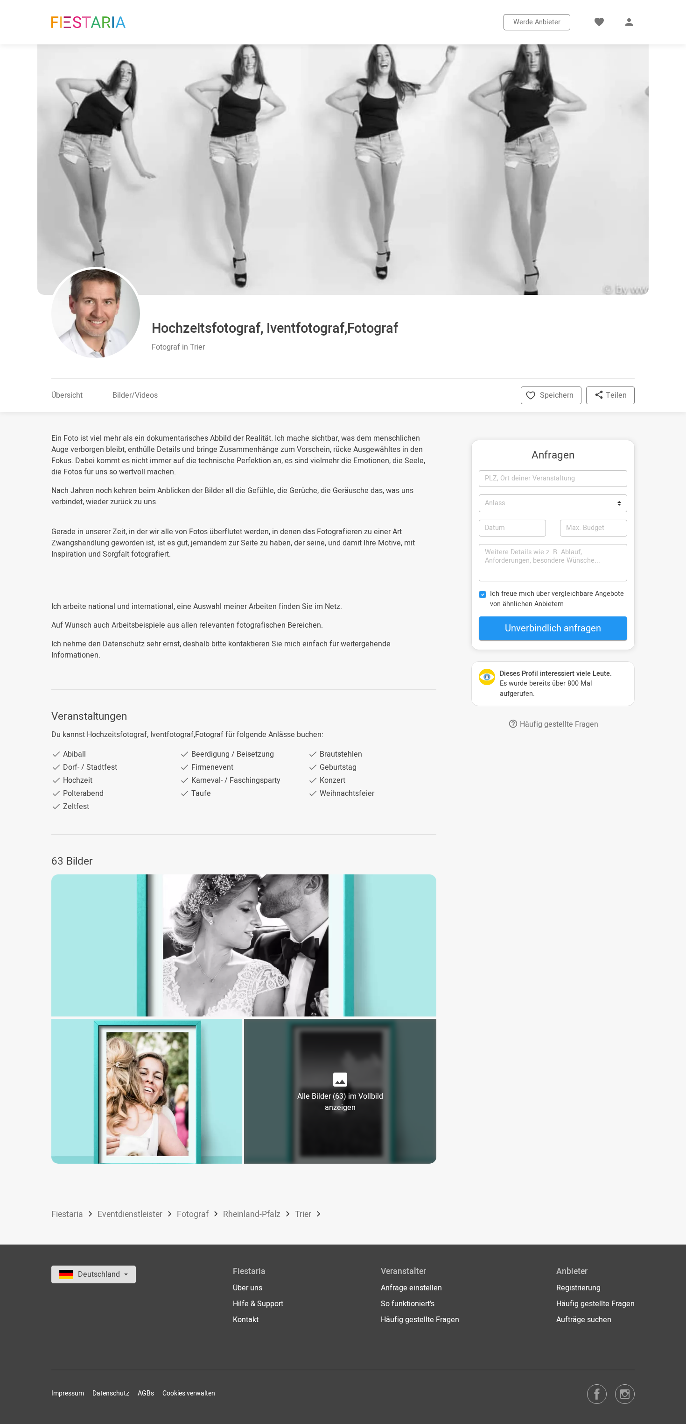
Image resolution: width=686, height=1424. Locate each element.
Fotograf (193, 1214)
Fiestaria (68, 1214)
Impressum (67, 1393)
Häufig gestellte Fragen (558, 724)
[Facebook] (597, 1394)
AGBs (146, 1393)
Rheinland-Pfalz (252, 1214)
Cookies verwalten (188, 1393)
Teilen (615, 395)
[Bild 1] (243, 945)
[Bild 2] (146, 1091)
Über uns (247, 1288)
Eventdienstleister (131, 1214)
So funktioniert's (407, 1304)
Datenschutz (110, 1393)
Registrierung (578, 1288)
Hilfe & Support (258, 1304)
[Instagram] (625, 1394)
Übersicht (67, 395)
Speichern (557, 395)
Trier (304, 1214)
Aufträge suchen (583, 1319)
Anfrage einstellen (411, 1288)
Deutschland (100, 1274)
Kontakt (246, 1319)
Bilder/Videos (135, 395)
